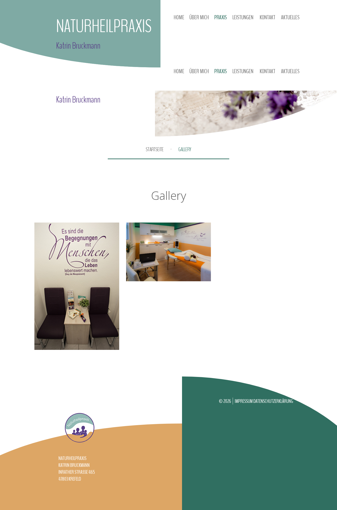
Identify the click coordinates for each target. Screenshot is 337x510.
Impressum (244, 401)
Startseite (155, 149)
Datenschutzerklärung (273, 401)
